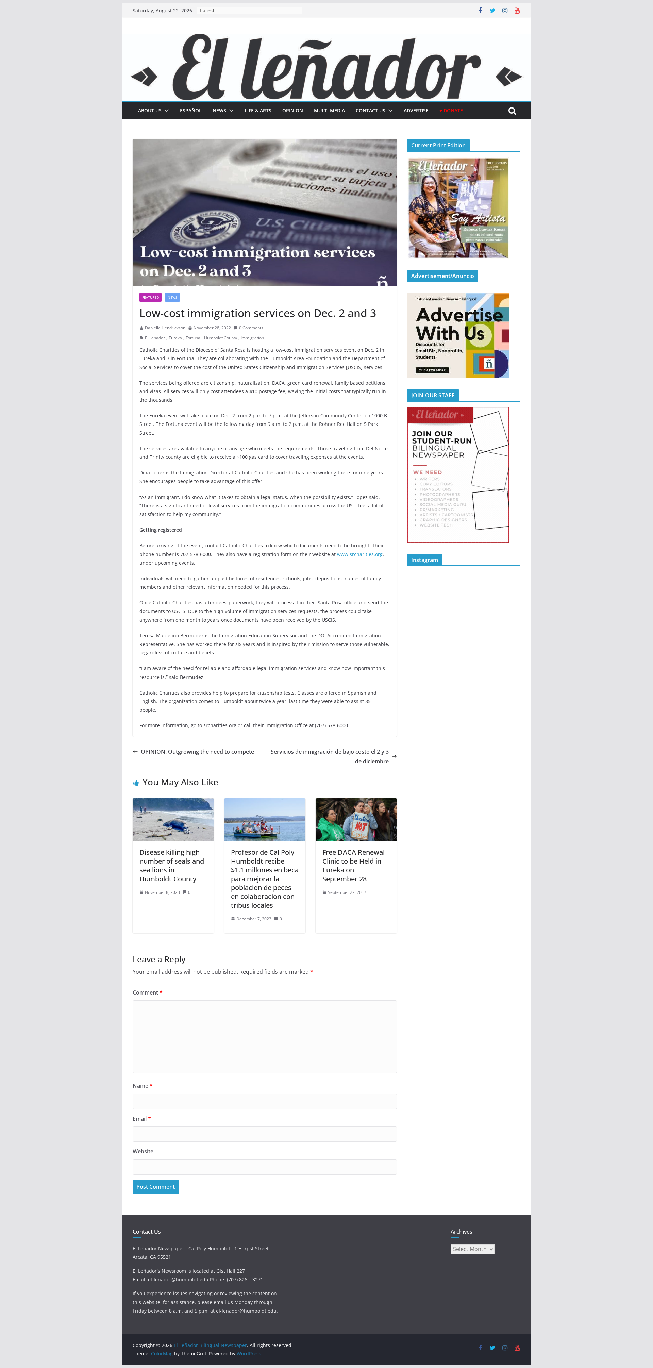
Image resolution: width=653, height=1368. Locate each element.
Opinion (292, 110)
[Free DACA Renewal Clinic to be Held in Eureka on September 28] (356, 803)
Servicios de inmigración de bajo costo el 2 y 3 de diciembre (330, 756)
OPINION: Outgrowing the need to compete (197, 751)
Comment (148, 992)
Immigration (252, 338)
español (191, 110)
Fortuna (193, 338)
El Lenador (155, 338)
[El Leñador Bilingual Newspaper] (326, 38)
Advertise (416, 110)
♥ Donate (451, 110)
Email (142, 1118)
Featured (150, 297)
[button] (165, 110)
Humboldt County (220, 338)
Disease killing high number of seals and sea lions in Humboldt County (171, 865)
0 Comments (251, 328)
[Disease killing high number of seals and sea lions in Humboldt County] (173, 803)
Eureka (175, 338)
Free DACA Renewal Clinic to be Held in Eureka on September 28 (353, 865)
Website (143, 1151)
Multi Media (329, 110)
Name (143, 1085)
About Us (150, 110)
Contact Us (370, 110)
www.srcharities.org (360, 554)
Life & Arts (258, 110)
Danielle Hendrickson (165, 328)
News (219, 110)
